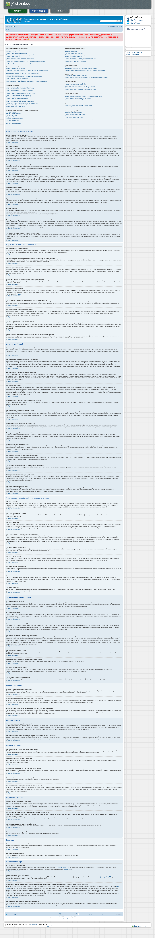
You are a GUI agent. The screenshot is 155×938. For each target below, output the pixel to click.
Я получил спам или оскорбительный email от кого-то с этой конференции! (85, 70)
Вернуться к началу (14, 142)
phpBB (20, 294)
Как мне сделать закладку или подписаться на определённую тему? (83, 96)
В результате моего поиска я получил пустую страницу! (80, 86)
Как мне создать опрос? (12, 92)
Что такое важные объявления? (14, 118)
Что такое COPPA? (11, 51)
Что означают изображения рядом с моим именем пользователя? (24, 76)
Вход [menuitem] (120, 26)
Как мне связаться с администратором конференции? (79, 119)
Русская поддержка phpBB (64, 918)
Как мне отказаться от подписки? (74, 99)
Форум (59, 10)
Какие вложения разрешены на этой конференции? (79, 105)
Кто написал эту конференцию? (73, 112)
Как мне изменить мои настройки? (15, 68)
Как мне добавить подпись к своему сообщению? (19, 90)
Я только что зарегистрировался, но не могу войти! (20, 54)
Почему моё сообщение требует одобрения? (18, 105)
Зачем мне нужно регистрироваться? (16, 50)
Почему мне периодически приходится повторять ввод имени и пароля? (25, 61)
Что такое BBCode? (11, 112)
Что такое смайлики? (12, 115)
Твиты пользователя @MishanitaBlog (134, 53)
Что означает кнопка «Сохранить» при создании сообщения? (22, 103)
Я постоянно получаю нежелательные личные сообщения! (81, 68)
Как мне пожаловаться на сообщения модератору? (20, 101)
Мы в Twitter (135, 23)
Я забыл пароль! (10, 59)
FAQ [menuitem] (16, 26)
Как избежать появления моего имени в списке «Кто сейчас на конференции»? (27, 70)
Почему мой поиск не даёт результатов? (76, 84)
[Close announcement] (121, 34)
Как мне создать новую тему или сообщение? (18, 87)
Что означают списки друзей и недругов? (76, 75)
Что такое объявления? (12, 120)
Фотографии (38, 10)
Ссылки (10, 26)
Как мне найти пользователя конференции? (77, 87)
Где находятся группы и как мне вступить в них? (78, 54)
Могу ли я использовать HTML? (14, 113)
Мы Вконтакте (136, 20)
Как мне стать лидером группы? (73, 56)
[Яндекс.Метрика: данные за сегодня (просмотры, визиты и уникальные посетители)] (139, 926)
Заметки (17, 10)
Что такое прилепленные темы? (14, 121)
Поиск (117, 21)
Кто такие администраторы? (72, 50)
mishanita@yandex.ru (47, 926)
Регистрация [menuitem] (113, 26)
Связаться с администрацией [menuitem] (69, 914)
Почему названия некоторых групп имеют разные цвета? (80, 58)
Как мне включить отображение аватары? (17, 78)
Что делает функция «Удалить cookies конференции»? (20, 63)
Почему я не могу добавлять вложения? (17, 98)
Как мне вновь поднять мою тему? (15, 106)
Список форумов (13, 29)
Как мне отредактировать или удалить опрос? (18, 95)
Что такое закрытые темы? (13, 123)
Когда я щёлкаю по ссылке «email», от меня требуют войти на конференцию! (26, 81)
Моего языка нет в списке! (13, 75)
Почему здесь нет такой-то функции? (75, 114)
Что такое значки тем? (12, 125)
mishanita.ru (34, 924)
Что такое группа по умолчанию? (74, 59)
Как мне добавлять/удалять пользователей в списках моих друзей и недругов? (86, 77)
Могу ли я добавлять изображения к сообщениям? (19, 117)
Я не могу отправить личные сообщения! (76, 67)
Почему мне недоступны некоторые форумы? (18, 96)
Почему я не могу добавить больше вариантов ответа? (21, 93)
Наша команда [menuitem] (84, 914)
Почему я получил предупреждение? (16, 100)
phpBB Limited (62, 867)
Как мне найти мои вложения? (73, 107)
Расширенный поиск (120, 21)
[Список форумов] (15, 20)
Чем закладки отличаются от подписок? (75, 95)
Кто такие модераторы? (71, 51)
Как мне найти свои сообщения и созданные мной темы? (80, 89)
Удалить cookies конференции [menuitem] (98, 914)
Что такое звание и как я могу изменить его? (18, 80)
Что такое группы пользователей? (74, 53)
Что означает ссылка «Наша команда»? (76, 61)
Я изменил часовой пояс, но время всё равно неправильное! (22, 73)
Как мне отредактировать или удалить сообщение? (20, 88)
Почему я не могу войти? (13, 56)
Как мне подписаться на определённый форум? (78, 98)
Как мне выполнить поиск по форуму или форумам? (79, 83)
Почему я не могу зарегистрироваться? (17, 53)
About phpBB (67, 869)
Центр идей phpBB (105, 877)
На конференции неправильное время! (16, 71)
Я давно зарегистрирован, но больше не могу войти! (20, 58)
